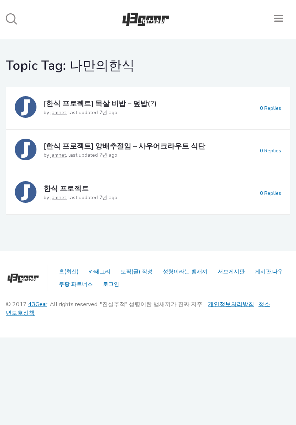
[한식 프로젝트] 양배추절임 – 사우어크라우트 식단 (124, 146)
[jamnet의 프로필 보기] (25, 108)
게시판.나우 (269, 271)
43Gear (37, 304)
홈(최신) (69, 271)
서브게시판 (231, 271)
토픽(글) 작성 (137, 271)
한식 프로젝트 (66, 188)
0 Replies (270, 108)
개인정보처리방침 (231, 304)
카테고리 (99, 271)
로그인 (111, 284)
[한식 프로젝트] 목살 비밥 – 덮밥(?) (100, 103)
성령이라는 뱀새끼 (185, 271)
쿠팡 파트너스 (76, 284)
